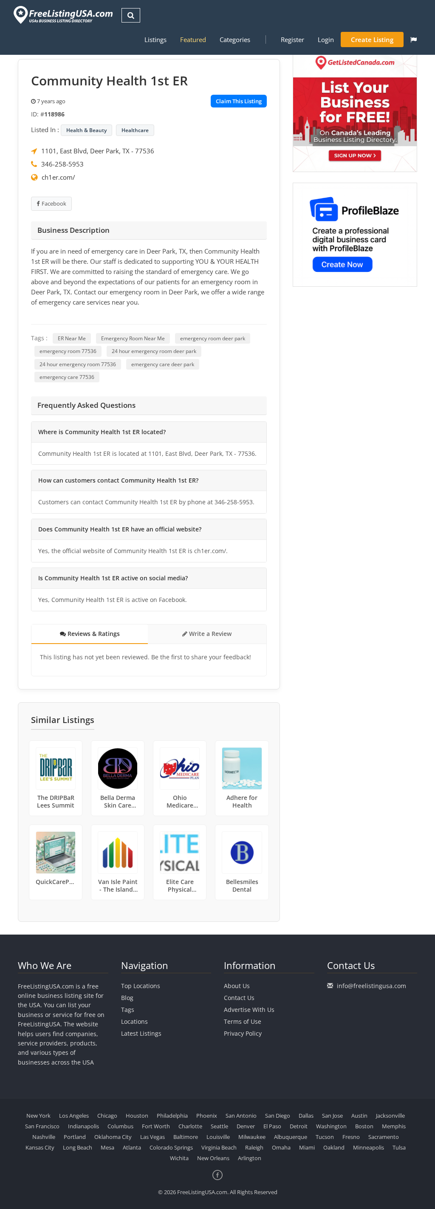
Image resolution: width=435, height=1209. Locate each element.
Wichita (179, 1158)
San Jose (332, 1115)
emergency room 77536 (68, 351)
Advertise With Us (249, 1010)
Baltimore (185, 1137)
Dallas (306, 1115)
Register (292, 39)
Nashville (43, 1137)
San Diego (277, 1115)
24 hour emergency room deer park (154, 351)
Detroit (299, 1126)
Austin (359, 1115)
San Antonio (241, 1115)
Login (326, 39)
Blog (127, 998)
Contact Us (239, 998)
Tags (127, 1010)
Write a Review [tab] (209, 634)
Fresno (351, 1137)
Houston (137, 1115)
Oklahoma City (113, 1137)
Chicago (107, 1115)
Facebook (54, 203)
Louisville (218, 1137)
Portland (75, 1137)
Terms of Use (242, 1021)
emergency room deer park (212, 338)
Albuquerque (290, 1137)
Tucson (325, 1137)
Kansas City (39, 1147)
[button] (414, 39)
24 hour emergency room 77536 (78, 364)
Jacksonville (390, 1115)
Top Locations (140, 986)
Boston (364, 1126)
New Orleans (213, 1158)
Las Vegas (152, 1137)
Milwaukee (252, 1137)
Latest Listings (141, 1033)
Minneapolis (368, 1147)
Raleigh (254, 1147)
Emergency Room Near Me (133, 338)
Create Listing (372, 39)
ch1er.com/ (58, 177)
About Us (237, 986)
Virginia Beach (219, 1147)
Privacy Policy (243, 1033)
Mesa (107, 1147)
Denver (246, 1126)
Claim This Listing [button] (239, 101)
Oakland (334, 1147)
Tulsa (399, 1147)
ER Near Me (72, 338)
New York (38, 1115)
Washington (331, 1126)
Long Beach (77, 1147)
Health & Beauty (86, 130)
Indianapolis (83, 1126)
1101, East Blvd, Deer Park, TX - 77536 (97, 151)
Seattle (219, 1126)
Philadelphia (172, 1115)
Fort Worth (156, 1126)
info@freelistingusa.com (371, 986)
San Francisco (42, 1126)
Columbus (120, 1126)
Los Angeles (74, 1115)
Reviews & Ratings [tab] (93, 634)
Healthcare (135, 130)
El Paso (272, 1126)
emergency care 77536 (67, 377)
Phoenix (206, 1115)
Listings (155, 39)
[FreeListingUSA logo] (62, 15)
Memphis (394, 1126)
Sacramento (383, 1137)
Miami (307, 1147)
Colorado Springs (171, 1147)
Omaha (281, 1147)
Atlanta (132, 1147)
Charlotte (190, 1126)
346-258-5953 (62, 164)
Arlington (249, 1158)
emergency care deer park (162, 364)
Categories (235, 39)
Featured (193, 39)
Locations (134, 1021)
